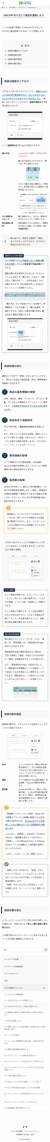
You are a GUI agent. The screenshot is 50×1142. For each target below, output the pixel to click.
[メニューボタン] (3, 3)
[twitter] (24, 1127)
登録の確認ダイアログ (18, 50)
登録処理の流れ (15, 54)
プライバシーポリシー (31, 1131)
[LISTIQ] (25, 3)
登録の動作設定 (15, 59)
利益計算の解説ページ (20, 679)
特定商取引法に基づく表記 (25, 1134)
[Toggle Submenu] (44, 987)
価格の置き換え (15, 63)
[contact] (26, 1127)
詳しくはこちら (26, 888)
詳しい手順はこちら (18, 853)
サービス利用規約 (17, 1131)
